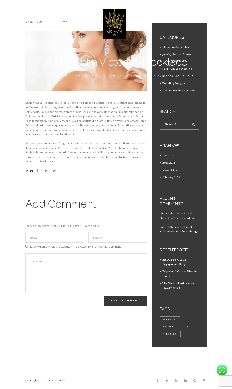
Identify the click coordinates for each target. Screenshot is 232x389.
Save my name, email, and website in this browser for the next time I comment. (75, 246)
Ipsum (169, 327)
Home (42, 75)
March (169, 170)
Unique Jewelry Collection (87, 75)
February (171, 177)
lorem (188, 327)
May (168, 155)
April (168, 162)
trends (170, 334)
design (169, 319)
